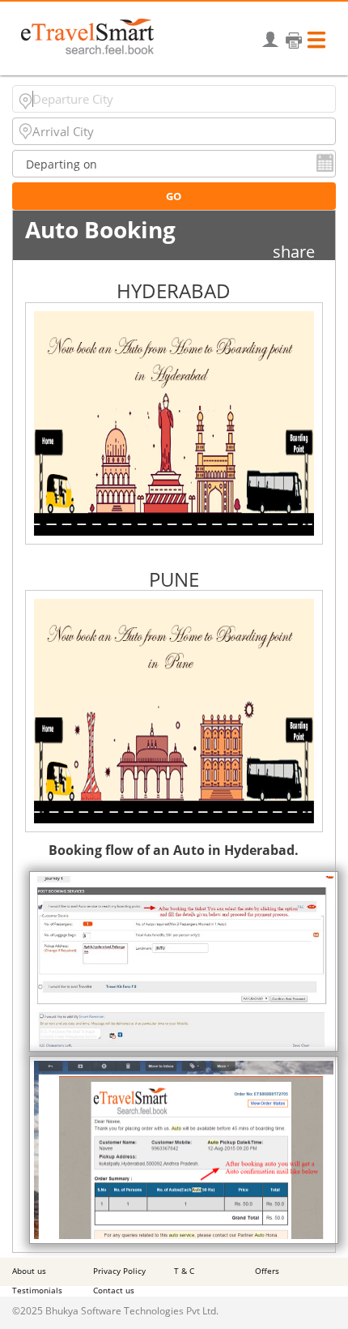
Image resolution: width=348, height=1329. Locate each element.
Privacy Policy (119, 1270)
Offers (267, 1270)
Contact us (113, 1290)
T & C (184, 1270)
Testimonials (37, 1290)
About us (29, 1270)
